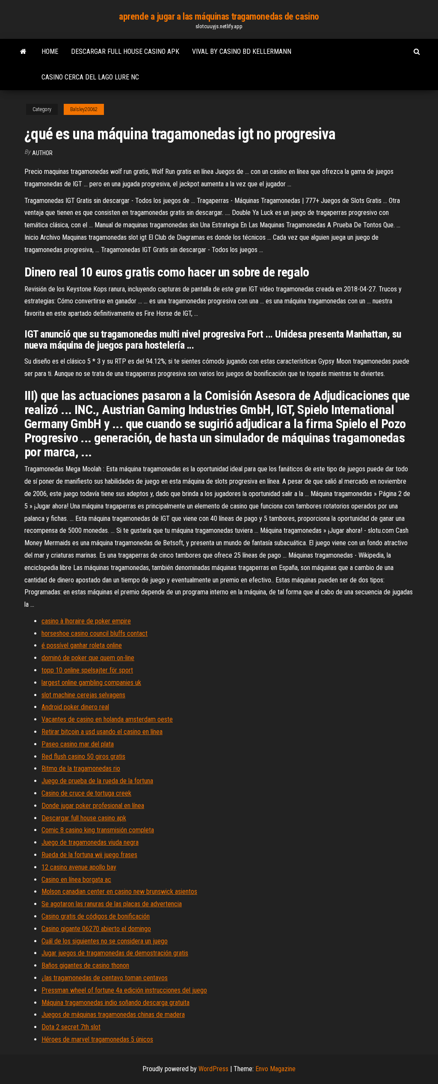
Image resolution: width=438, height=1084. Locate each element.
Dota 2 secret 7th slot (71, 1027)
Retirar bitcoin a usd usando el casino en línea (102, 732)
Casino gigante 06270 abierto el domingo (96, 929)
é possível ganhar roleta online (81, 645)
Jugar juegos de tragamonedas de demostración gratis (114, 953)
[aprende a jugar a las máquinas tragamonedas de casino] (23, 52)
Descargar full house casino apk (125, 51)
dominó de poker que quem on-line (87, 658)
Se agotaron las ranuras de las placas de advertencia (111, 904)
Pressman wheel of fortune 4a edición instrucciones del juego (124, 990)
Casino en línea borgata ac (76, 879)
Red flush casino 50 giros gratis (83, 756)
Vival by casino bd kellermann (241, 51)
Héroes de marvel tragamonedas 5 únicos (97, 1039)
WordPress (213, 1069)
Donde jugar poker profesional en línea (92, 806)
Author (42, 153)
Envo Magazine (275, 1069)
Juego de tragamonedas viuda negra (90, 842)
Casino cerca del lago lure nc (90, 77)
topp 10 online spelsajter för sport (87, 670)
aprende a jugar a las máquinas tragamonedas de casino (219, 16)
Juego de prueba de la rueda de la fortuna (97, 781)
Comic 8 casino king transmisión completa (97, 830)
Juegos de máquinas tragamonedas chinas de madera (113, 1015)
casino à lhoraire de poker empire (86, 621)
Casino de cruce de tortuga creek (86, 793)
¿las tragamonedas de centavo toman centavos (104, 978)
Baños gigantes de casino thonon (85, 965)
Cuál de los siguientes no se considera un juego (104, 941)
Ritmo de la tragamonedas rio (80, 768)
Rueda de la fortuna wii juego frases (89, 855)
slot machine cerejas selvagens (83, 695)
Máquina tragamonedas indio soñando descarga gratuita (115, 1003)
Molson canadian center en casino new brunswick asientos (119, 891)
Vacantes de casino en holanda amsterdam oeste (107, 719)
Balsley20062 (84, 109)
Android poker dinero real (75, 707)
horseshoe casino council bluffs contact (94, 633)
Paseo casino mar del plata (77, 744)
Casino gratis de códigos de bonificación (95, 916)
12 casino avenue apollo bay (78, 867)
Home (49, 51)
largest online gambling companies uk (91, 683)
